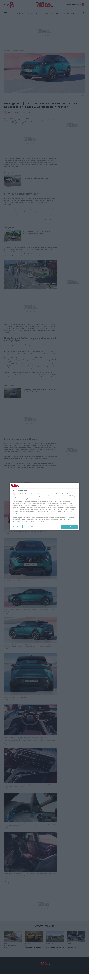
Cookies (23, 521)
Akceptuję (69, 526)
